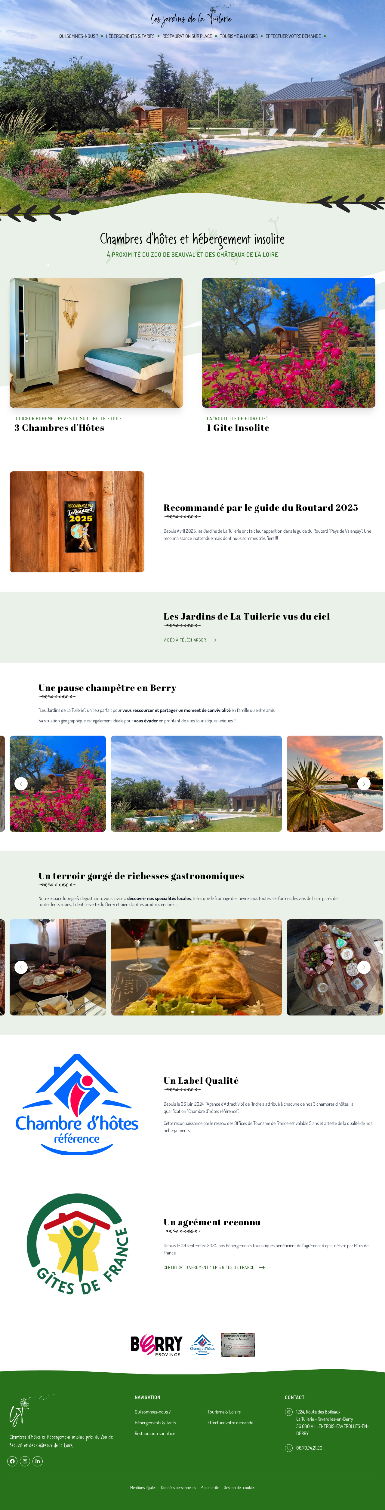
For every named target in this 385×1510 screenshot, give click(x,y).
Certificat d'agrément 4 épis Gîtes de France (209, 1267)
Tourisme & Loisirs (239, 36)
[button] (21, 783)
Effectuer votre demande (293, 36)
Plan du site (210, 1487)
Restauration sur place (187, 36)
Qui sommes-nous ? (78, 36)
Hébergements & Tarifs (130, 36)
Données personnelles (178, 1487)
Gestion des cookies (239, 1487)
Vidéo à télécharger (185, 639)
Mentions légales (143, 1487)
